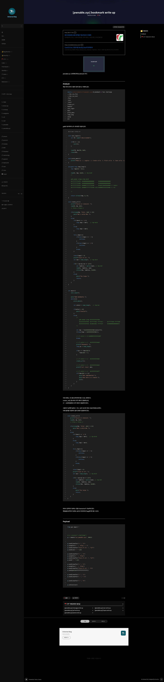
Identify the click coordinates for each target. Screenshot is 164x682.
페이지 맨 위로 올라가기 (161, 679)
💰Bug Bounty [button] (7, 51)
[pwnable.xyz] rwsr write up (103, 608)
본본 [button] (4, 148)
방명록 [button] (3, 40)
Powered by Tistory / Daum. (35, 679)
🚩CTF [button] (5, 59)
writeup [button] (5, 109)
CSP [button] (4, 121)
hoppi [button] (5, 174)
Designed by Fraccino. (154, 679)
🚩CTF (98, 15)
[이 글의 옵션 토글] (69, 598)
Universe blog (67, 632)
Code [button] (4, 63)
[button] (12, 182)
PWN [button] (4, 102)
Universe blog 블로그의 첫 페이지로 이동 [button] (12, 12)
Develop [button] (5, 70)
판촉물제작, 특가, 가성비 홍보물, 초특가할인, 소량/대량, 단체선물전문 (83, 37)
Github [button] (4, 43)
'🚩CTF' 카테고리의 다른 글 (148, 37)
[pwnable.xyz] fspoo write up (103, 610)
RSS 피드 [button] (5, 186)
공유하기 (94, 621)
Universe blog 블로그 (26, 679)
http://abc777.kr (69, 32)
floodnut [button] (5, 151)
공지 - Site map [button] (7, 94)
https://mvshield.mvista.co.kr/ (72, 45)
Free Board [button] (6, 67)
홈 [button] (2, 32)
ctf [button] (4, 117)
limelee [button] (5, 144)
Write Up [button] (5, 106)
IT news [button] (5, 74)
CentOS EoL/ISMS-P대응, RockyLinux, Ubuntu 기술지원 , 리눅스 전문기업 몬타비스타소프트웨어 (92, 50)
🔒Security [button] (6, 55)
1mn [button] (4, 170)
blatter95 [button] (6, 163)
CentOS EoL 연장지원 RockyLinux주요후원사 (79, 47)
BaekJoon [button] (6, 82)
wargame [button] (6, 113)
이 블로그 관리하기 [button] (8, 205)
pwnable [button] (5, 124)
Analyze (143, 34)
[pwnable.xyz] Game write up (73, 613)
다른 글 (102, 621)
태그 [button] (3, 36)
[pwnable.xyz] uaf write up (72, 610)
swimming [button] (6, 155)
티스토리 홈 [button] (6, 201)
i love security (66, 634)
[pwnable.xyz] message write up (74, 608)
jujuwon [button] (5, 159)
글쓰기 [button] (5, 208)
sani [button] (4, 166)
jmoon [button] (5, 136)
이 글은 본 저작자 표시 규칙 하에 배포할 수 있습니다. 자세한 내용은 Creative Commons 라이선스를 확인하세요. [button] (123, 598)
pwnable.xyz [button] (6, 128)
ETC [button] (4, 78)
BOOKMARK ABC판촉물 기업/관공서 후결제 (78, 35)
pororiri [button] (5, 140)
